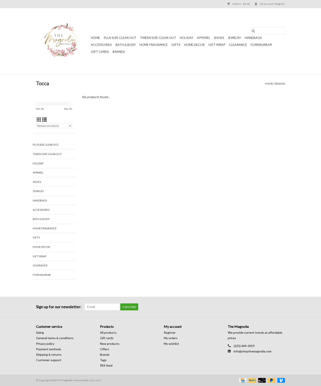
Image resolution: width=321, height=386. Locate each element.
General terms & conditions (55, 338)
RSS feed (106, 365)
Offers (104, 349)
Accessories (101, 44)
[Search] (253, 30)
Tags (103, 360)
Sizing (40, 332)
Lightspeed (95, 380)
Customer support (48, 360)
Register (170, 332)
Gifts (175, 44)
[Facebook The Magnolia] (273, 306)
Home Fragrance (154, 44)
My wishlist (171, 343)
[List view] (44, 119)
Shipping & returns (49, 354)
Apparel (203, 37)
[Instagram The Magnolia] (281, 306)
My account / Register (272, 3)
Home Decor (194, 44)
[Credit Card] (242, 380)
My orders (171, 338)
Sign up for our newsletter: (58, 306)
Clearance (238, 44)
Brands (119, 51)
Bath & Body (126, 44)
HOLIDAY (186, 37)
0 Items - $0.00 (241, 3)
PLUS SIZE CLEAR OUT (120, 37)
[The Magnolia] (63, 41)
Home (95, 37)
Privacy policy (45, 343)
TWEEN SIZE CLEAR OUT (158, 37)
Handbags (253, 37)
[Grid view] (39, 119)
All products (108, 332)
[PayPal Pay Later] (271, 380)
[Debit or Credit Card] (261, 380)
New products (109, 343)
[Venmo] (280, 380)
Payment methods (48, 349)
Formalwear (261, 44)
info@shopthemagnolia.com (252, 351)
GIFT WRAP (216, 44)
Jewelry (234, 37)
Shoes (219, 37)
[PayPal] (252, 380)
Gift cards (100, 51)
